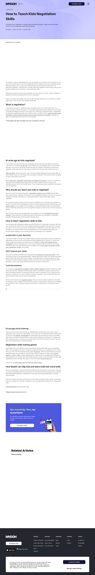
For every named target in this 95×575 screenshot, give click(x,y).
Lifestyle (9, 9)
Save (35, 548)
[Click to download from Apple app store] (11, 550)
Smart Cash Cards (38, 543)
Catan (18, 355)
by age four (24, 165)
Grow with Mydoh (49, 540)
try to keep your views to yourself (45, 254)
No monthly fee (49, 546)
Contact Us (81, 540)
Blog (57, 540)
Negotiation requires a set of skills (40, 193)
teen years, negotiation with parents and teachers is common (28, 180)
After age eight (10, 173)
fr (22, 3)
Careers (69, 543)
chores (18, 247)
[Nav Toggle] (88, 4)
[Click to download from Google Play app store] (22, 550)
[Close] (86, 559)
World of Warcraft (46, 358)
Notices (80, 546)
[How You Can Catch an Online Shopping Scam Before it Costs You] (47, 485)
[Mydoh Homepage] (11, 4)
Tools (57, 546)
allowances (12, 247)
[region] (47, 564)
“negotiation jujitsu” (27, 280)
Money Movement (38, 546)
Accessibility (81, 543)
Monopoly (37, 351)
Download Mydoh (11, 386)
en (19, 3)
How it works (48, 543)
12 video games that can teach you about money (27, 362)
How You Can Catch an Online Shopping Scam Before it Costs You (32, 518)
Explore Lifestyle (16, 454)
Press (68, 540)
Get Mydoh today (22, 425)
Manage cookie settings (74, 568)
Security (36, 551)
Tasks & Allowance (39, 540)
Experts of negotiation (22, 335)
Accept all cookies (74, 562)
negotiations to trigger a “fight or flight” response (30, 269)
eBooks (58, 543)
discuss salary (10, 206)
